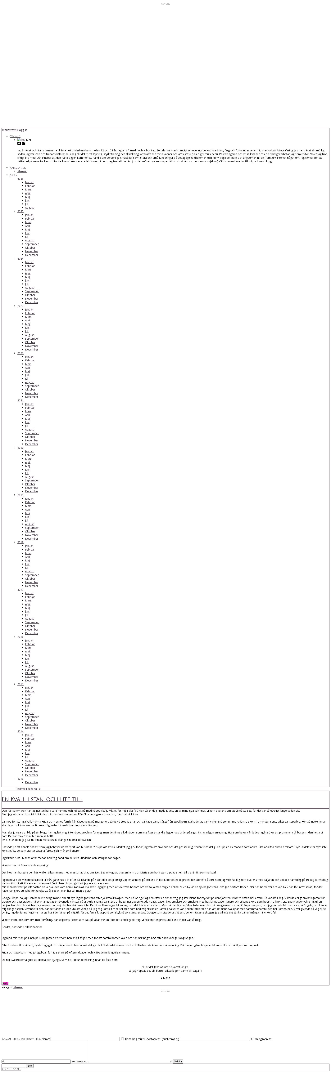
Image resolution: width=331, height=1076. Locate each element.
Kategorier (18, 167)
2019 (20, 495)
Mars (28, 189)
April (27, 193)
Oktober (30, 247)
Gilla (5, 983)
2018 (20, 542)
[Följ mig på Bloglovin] (19, 144)
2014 (20, 731)
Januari (29, 182)
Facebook (32, 789)
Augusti (29, 207)
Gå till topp (11, 1069)
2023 (20, 306)
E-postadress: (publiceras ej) (161, 1039)
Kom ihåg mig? (134, 1039)
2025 (20, 211)
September (32, 244)
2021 (20, 400)
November (31, 251)
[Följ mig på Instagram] (23, 144)
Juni (27, 200)
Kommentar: (79, 1061)
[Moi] (21, 140)
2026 (20, 178)
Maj (27, 197)
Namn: (46, 1039)
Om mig (15, 136)
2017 (20, 589)
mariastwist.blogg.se (14, 130)
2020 (20, 447)
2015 (20, 684)
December (31, 255)
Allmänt (22, 171)
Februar (30, 186)
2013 (20, 778)
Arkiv (13, 175)
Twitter (20, 789)
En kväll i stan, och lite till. (42, 799)
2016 (20, 637)
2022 (20, 353)
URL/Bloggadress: (261, 1039)
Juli (27, 204)
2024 (20, 258)
